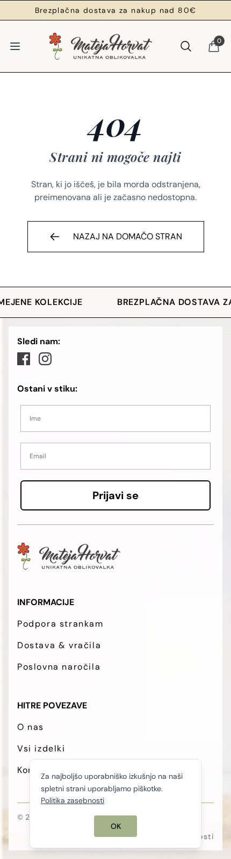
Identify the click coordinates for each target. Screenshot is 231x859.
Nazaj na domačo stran (127, 236)
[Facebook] (23, 358)
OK (116, 826)
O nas (30, 727)
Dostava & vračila (59, 645)
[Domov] (100, 46)
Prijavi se (115, 495)
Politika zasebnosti (72, 800)
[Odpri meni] (15, 46)
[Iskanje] (185, 46)
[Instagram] (45, 358)
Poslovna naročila (58, 666)
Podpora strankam (60, 623)
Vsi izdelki (41, 748)
